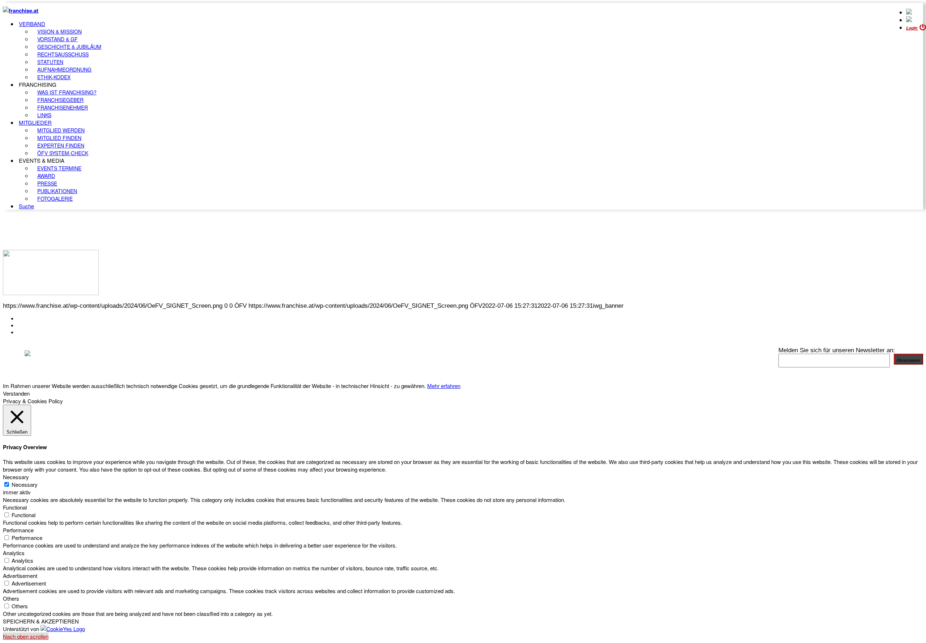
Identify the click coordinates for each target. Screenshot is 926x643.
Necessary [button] (16, 477)
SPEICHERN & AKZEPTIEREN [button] (41, 621)
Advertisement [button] (20, 575)
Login (912, 28)
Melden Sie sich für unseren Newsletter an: (836, 350)
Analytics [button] (14, 553)
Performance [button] (18, 530)
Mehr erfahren (443, 385)
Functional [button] (15, 507)
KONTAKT (31, 318)
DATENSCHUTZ (39, 332)
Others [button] (11, 598)
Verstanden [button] (16, 393)
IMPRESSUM (35, 325)
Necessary (25, 484)
